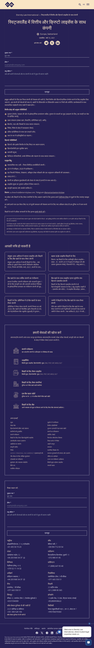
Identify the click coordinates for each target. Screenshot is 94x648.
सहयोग (44, 628)
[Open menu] (88, 4)
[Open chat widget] (88, 642)
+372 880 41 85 (54, 558)
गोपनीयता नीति (28, 628)
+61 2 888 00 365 (55, 590)
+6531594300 (12, 601)
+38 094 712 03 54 (55, 547)
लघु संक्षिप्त (8, 71)
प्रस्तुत (47, 92)
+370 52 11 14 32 (14, 568)
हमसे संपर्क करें (40, 211)
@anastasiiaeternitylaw (54, 192)
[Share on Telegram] (46, 43)
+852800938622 (54, 601)
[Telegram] (47, 633)
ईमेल (7, 62)
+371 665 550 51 (55, 579)
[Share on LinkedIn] (58, 43)
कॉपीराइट (37, 628)
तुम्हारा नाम (8, 53)
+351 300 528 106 (14, 612)
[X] (42, 633)
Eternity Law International (27, 15)
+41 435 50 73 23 (14, 547)
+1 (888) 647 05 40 (55, 566)
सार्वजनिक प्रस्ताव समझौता (55, 628)
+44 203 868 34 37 (14, 558)
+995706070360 (54, 612)
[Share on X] (52, 43)
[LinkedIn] (52, 633)
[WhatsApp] (57, 633)
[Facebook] (37, 633)
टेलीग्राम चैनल (64, 197)
